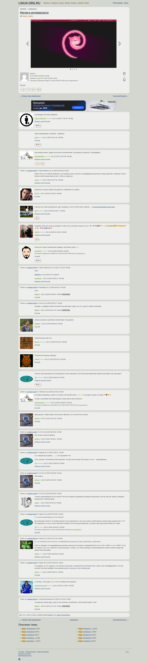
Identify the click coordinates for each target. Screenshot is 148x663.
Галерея (54, 3)
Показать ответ (39, 121)
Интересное (30, 629)
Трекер (80, 3)
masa (36, 137)
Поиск (86, 3)
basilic (37, 554)
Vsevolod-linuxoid (41, 585)
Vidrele (37, 232)
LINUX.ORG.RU (29, 3)
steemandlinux (40, 156)
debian (30, 16)
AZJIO (37, 193)
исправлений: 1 (80, 253)
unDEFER (38, 251)
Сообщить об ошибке (24, 653)
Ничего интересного (34, 12)
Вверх (127, 652)
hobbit (38, 78)
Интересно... (30, 641)
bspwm (25, 16)
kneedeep (38, 278)
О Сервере (21, 651)
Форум (67, 3)
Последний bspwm (119, 96)
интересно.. (87, 632)
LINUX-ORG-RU (40, 118)
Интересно (30, 632)
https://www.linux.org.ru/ (25, 655)
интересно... (30, 638)
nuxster (37, 359)
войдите (50, 615)
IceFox (32, 73)
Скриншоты (32, 9)
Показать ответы (40, 380)
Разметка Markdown (43, 651)
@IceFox (38, 274)
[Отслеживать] (124, 79)
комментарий (32, 171)
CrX (36, 377)
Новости (46, 3)
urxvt (36, 211)
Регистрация (118, 3)
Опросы (74, 3)
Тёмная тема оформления (31, 96)
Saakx (37, 503)
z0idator (37, 324)
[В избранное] (124, 73)
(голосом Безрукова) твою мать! (103, 207)
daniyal (37, 418)
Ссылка (22, 85)
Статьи (61, 3)
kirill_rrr (37, 342)
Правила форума (31, 651)
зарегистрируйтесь (63, 615)
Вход (126, 3)
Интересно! (87, 638)
